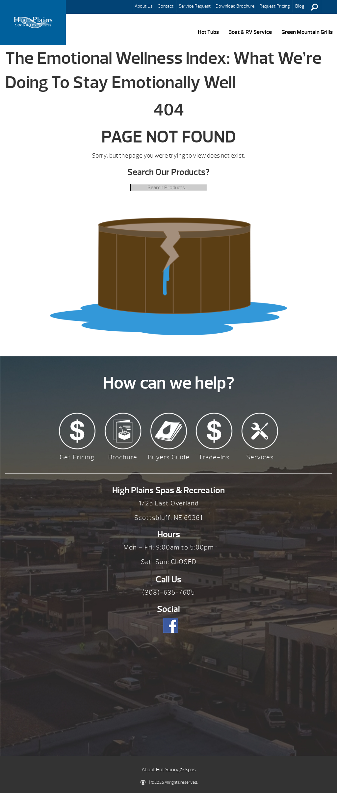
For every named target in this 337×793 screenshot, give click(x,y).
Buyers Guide (169, 457)
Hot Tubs (208, 32)
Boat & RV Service (250, 32)
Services (260, 457)
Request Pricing (274, 6)
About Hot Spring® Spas (169, 769)
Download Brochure (235, 6)
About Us (144, 6)
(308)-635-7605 (168, 592)
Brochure (122, 457)
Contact (165, 6)
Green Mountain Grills (307, 32)
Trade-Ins (214, 457)
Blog (299, 6)
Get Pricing (77, 457)
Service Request (195, 6)
